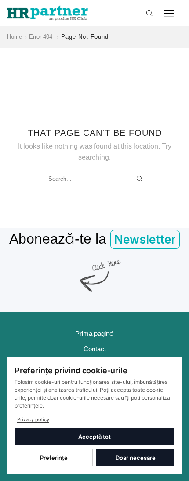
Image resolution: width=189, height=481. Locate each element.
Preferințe (54, 457)
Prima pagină (94, 333)
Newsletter (145, 239)
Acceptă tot (94, 436)
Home (14, 36)
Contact (95, 349)
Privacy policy (33, 419)
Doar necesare (136, 457)
